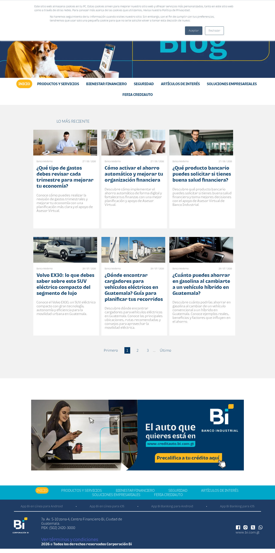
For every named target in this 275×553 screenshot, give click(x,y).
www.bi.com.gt (248, 532)
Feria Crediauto (137, 94)
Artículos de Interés (180, 84)
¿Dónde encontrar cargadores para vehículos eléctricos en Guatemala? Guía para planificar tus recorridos (134, 287)
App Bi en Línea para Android (42, 506)
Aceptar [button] (194, 30)
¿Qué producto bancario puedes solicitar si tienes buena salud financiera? (202, 174)
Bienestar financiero (106, 84)
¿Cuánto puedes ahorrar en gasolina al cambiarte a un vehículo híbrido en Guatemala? (201, 284)
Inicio (24, 84)
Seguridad (144, 84)
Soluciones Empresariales (232, 84)
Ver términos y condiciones (69, 539)
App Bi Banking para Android (172, 506)
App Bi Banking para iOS (237, 506)
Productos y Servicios (58, 84)
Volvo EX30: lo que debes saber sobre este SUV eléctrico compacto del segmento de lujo (65, 284)
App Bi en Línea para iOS (107, 506)
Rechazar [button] (214, 30)
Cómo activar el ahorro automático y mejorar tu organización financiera (134, 174)
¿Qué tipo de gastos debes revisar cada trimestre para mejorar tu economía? (65, 177)
